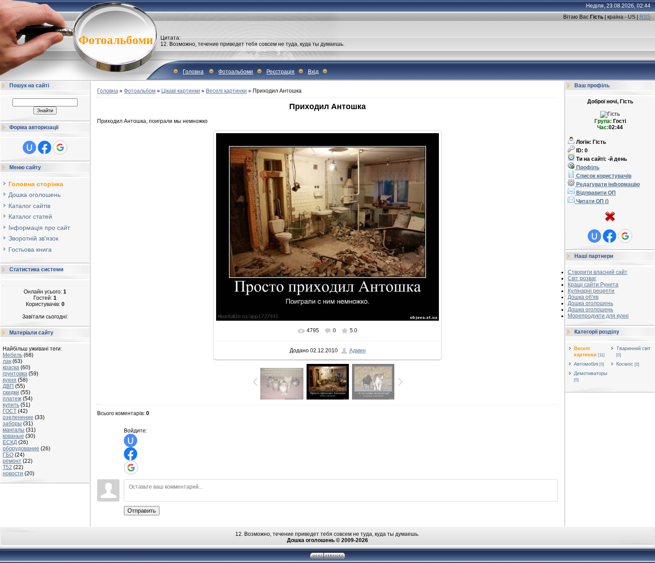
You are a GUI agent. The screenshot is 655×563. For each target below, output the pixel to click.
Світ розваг (582, 278)
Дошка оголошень (590, 303)
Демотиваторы (590, 373)
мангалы (14, 430)
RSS (645, 17)
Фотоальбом (140, 91)
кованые (13, 436)
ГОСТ (9, 411)
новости (13, 473)
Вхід (313, 72)
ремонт (12, 461)
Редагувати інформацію (607, 184)
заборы (12, 423)
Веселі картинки (226, 91)
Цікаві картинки (180, 91)
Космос (624, 364)
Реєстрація (280, 72)
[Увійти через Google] (60, 147)
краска (11, 367)
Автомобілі (586, 364)
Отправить (141, 510)
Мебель (12, 355)
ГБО (8, 455)
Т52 (7, 467)
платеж (12, 399)
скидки (11, 392)
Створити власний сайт (597, 272)
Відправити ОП (595, 193)
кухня (9, 380)
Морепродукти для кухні (598, 316)
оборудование (21, 448)
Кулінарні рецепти (591, 291)
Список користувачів (603, 176)
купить (11, 405)
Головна (193, 72)
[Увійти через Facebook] (44, 147)
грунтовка (15, 374)
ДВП (8, 386)
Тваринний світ (633, 348)
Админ (357, 350)
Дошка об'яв (583, 297)
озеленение (18, 417)
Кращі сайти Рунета (593, 285)
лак (7, 361)
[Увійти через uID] (29, 147)
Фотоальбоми (235, 72)
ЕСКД (10, 442)
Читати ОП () (592, 201)
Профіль (587, 167)
